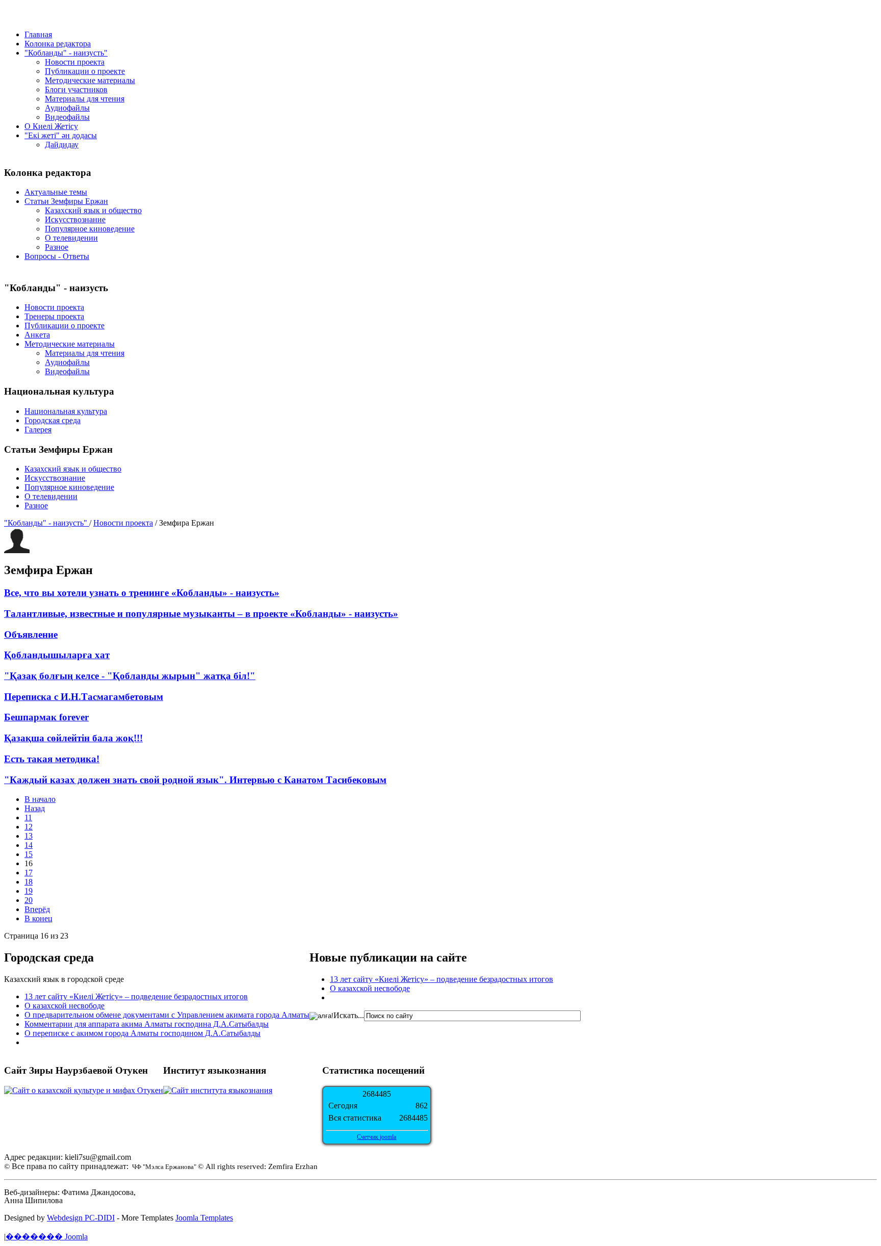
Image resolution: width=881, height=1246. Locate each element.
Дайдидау (62, 144)
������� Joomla (47, 1236)
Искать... (348, 1015)
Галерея (37, 429)
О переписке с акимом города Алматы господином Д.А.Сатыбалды (142, 1033)
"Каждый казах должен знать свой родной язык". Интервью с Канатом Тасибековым (195, 779)
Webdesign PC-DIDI (81, 1217)
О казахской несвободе (64, 1005)
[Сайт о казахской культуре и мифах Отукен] (83, 1090)
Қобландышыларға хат (57, 655)
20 (28, 900)
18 (28, 881)
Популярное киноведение (90, 228)
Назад (34, 808)
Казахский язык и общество (93, 210)
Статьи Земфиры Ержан (66, 201)
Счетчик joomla (376, 1136)
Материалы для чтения (84, 98)
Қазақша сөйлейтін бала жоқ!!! (73, 738)
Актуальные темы (55, 192)
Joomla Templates (204, 1217)
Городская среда (52, 420)
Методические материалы (90, 80)
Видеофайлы (67, 117)
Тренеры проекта (54, 316)
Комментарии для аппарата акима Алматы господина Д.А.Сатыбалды (146, 1024)
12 (28, 826)
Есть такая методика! (51, 759)
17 (28, 872)
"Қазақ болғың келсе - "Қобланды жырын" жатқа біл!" (129, 675)
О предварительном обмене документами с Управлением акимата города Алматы (166, 1014)
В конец (38, 918)
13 (28, 836)
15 (28, 854)
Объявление (31, 634)
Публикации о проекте (85, 71)
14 (28, 845)
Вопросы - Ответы (56, 256)
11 (28, 817)
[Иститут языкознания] (217, 1090)
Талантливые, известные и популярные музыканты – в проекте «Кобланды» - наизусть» (201, 613)
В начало (40, 799)
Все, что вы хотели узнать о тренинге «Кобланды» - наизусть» (141, 592)
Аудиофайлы (67, 107)
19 (28, 891)
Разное (56, 247)
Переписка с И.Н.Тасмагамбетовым (83, 696)
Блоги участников (76, 89)
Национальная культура (65, 411)
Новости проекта (75, 62)
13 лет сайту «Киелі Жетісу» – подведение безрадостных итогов (136, 996)
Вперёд (37, 909)
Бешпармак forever (46, 717)
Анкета (37, 334)
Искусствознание (75, 219)
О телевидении (71, 237)
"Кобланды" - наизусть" (46, 522)
